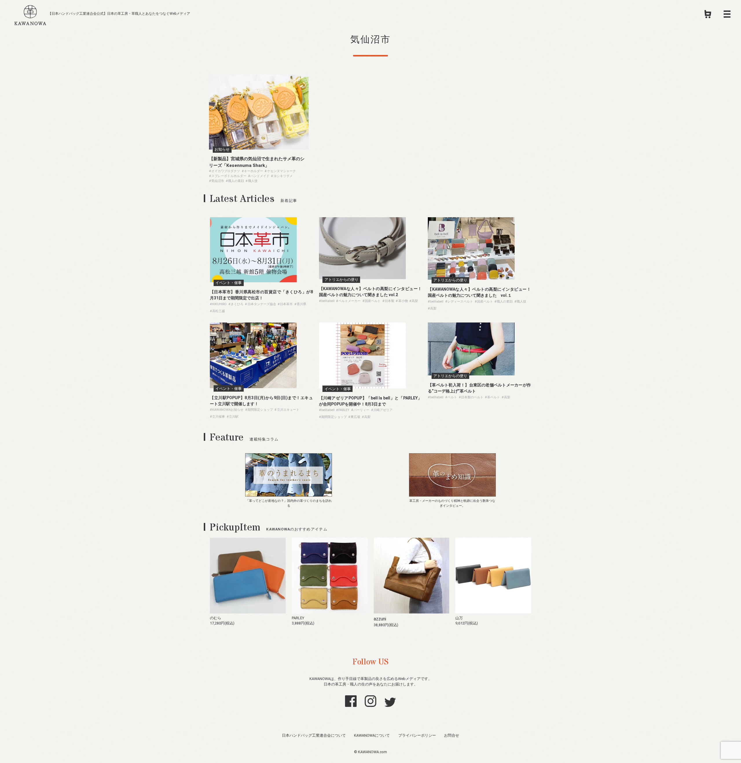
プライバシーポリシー (417, 735)
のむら (215, 618)
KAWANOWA (30, 14)
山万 (459, 618)
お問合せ (451, 735)
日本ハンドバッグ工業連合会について (314, 735)
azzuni (380, 619)
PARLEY (298, 618)
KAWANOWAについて (372, 735)
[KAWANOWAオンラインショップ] (708, 16)
